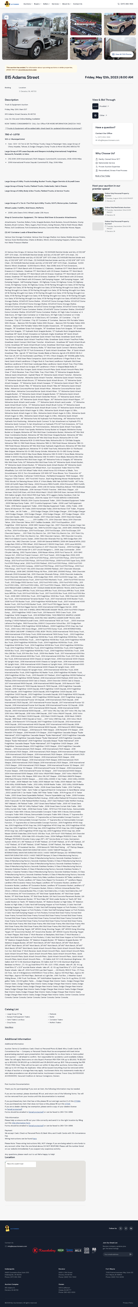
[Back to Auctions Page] (6, 17)
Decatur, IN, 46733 (28, 91)
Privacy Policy (128, 1303)
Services (55, 4)
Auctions (27, 4)
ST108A (77, 1101)
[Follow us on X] (121, 1228)
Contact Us (77, 4)
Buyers (37, 4)
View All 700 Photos (123, 54)
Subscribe (131, 1254)
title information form (21, 1123)
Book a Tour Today (102, 176)
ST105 (67, 1104)
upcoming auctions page (27, 70)
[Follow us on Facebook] (126, 1228)
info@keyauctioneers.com (108, 140)
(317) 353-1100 (104, 137)
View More (9, 1027)
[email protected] (14, 1109)
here (35, 1138)
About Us (66, 4)
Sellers (45, 4)
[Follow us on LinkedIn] (131, 1228)
